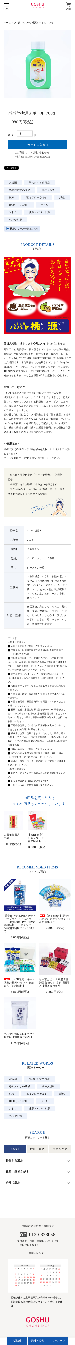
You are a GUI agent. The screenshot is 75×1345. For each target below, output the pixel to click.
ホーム (7, 22)
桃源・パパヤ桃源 (39, 212)
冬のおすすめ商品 (19, 190)
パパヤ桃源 (15, 219)
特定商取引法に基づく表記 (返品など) (32, 157)
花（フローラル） (36, 197)
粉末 (11, 197)
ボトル (45, 204)
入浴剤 (17, 22)
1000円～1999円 (19, 204)
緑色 (62, 197)
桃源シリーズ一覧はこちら (24, 228)
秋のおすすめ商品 (39, 182)
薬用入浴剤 (48, 190)
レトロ (13, 212)
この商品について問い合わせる (32, 152)
